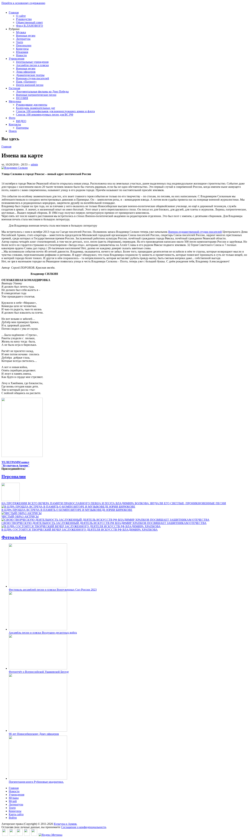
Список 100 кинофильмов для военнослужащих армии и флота (55, 111)
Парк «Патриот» (26, 81)
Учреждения (16, 58)
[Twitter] (12, 834)
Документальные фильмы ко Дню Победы (42, 91)
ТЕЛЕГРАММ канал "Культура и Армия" (15, 464)
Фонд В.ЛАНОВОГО (29, 25)
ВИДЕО (21, 121)
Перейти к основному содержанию (23, 3)
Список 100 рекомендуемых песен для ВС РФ (44, 114)
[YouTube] (27, 834)
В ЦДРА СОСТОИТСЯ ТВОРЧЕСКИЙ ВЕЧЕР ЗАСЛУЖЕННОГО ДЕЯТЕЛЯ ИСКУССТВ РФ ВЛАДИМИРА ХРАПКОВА (79, 529)
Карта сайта (16, 814)
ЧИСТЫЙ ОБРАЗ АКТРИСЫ (20, 516)
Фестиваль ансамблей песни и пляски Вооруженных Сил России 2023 (53, 589)
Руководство (24, 19)
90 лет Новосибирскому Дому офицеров (34, 733)
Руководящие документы (31, 104)
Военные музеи (25, 35)
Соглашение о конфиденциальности (83, 827)
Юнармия (22, 52)
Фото (12, 117)
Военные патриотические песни (36, 94)
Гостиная (14, 88)
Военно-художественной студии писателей (195, 231)
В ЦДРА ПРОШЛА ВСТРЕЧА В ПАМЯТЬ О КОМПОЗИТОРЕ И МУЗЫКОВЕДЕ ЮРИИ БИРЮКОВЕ (66, 509)
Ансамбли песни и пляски (32, 65)
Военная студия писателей (32, 78)
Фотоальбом (13, 537)
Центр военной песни (29, 84)
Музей (13, 801)
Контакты (15, 124)
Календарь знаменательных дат (35, 108)
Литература (23, 38)
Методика (15, 101)
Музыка (21, 32)
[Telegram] (34, 834)
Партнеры (22, 127)
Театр (19, 42)
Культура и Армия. (65, 823)
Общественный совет (29, 22)
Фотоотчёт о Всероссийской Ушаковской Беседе (39, 671)
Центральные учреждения (32, 61)
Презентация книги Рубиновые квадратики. (36, 781)
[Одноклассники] (19, 834)
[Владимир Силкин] (14, 167)
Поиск (13, 131)
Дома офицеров (26, 71)
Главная (14, 12)
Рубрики (14, 29)
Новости (21, 55)
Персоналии (23, 45)
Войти (13, 817)
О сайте (21, 15)
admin (34, 164)
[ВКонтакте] (5, 834)
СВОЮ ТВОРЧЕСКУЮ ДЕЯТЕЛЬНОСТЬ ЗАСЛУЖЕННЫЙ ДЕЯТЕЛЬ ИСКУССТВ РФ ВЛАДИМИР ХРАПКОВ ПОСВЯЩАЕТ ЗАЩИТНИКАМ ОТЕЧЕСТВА (104, 523)
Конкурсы (22, 48)
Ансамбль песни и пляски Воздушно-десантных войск (43, 632)
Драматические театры (30, 75)
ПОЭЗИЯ (22, 98)
